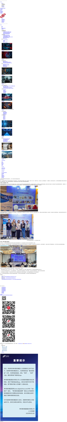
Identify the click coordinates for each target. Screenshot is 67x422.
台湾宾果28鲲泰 (4, 289)
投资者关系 (3, 21)
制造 (2, 165)
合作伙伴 (3, 20)
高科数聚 (3, 292)
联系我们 (1, 12)
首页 (2, 18)
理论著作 (3, 173)
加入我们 (1, 13)
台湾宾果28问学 (4, 288)
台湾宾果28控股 (4, 287)
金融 (2, 162)
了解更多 (3, 59)
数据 (2, 26)
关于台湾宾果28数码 (4, 172)
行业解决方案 (3, 160)
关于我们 (3, 22)
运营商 (2, 164)
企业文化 (1, 9)
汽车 (2, 161)
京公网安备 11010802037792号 (28, 343)
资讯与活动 (1, 11)
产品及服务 (3, 19)
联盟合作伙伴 (3, 168)
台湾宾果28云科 (4, 290)
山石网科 (3, 291)
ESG (0, 10)
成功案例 (3, 175)
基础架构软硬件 (4, 28)
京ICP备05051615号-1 (20, 343)
